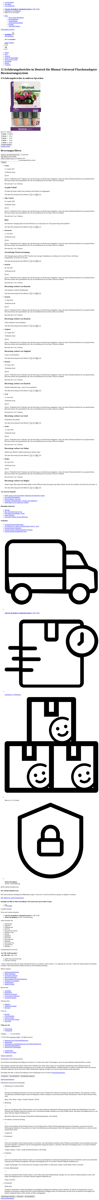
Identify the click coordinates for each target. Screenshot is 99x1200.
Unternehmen (9, 1050)
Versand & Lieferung (11, 975)
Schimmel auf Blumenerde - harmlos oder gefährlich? (21, 501)
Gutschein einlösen (10, 998)
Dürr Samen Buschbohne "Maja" (15, 513)
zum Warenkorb (9, 6)
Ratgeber (7, 1004)
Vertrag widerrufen (6, 1055)
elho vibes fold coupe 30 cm (13, 512)
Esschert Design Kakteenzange (14, 524)
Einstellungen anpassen (27, 1076)
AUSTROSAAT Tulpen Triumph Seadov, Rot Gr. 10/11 (22, 526)
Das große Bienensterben (12, 497)
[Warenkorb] (51, 48)
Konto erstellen (9, 43)
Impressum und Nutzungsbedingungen (16, 1040)
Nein (37, 194)
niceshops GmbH (14, 1037)
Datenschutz (8, 1042)
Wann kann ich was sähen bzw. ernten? (17, 502)
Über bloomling (9, 1016)
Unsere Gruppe (9, 1018)
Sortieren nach (20, 158)
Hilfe (6, 16)
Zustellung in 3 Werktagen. (13, 11)
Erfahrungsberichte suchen (27, 160)
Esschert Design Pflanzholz (13, 528)
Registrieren (8, 992)
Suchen (4, 162)
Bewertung (12, 156)
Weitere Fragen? (10, 984)
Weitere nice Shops (10, 1052)
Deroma (7, 510)
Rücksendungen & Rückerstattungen (16, 979)
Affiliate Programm (10, 1006)
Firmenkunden (9, 982)
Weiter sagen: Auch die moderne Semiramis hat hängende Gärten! (25, 495)
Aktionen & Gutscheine (12, 981)
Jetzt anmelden (9, 36)
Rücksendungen (13, 19)
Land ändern (16, 1034)
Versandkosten (13, 21)
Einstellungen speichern (8, 1196)
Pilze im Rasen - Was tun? (13, 499)
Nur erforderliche (14, 1076)
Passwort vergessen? (11, 994)
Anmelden (8, 991)
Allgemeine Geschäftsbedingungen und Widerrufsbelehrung (23, 1044)
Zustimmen (5, 1076)
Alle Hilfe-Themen (14, 26)
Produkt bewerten (6, 144)
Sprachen (25, 154)
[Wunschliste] (6, 46)
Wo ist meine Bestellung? (16, 17)
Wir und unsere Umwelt (12, 1019)
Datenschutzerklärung (58, 1072)
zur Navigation (9, 2)
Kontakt (11, 24)
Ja (31, 194)
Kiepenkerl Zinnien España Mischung (16, 517)
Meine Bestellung (10, 974)
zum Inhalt (8, 4)
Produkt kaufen (5, 146)
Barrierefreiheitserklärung (12, 1045)
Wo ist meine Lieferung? (12, 996)
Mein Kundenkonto (11, 977)
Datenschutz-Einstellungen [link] (13, 1047)
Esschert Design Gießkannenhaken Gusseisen (19, 530)
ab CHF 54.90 (22, 9)
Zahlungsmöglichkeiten (16, 23)
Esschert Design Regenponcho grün (16, 531)
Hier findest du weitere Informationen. (12, 898)
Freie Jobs (8, 1021)
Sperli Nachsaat (9, 515)
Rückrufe (7, 1008)
